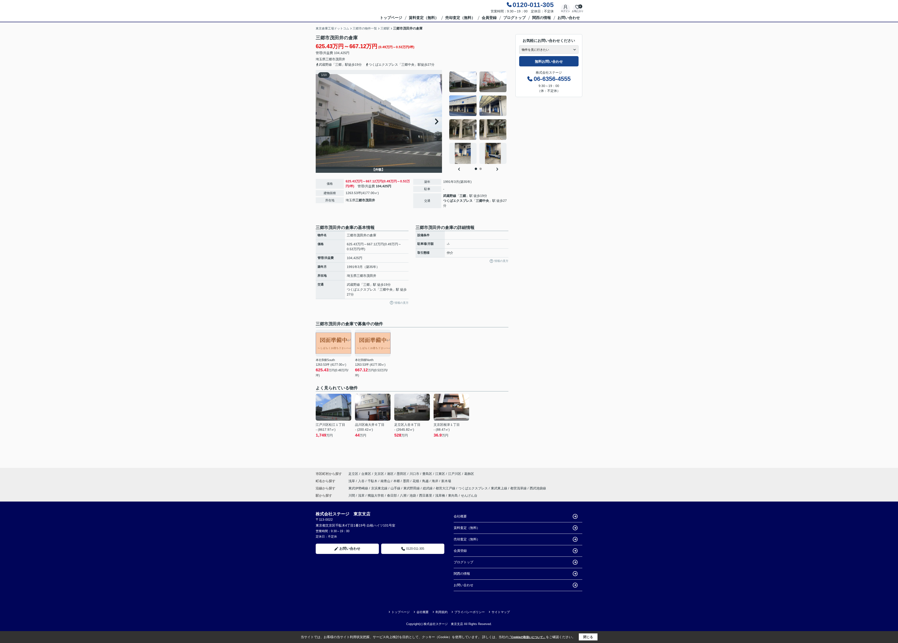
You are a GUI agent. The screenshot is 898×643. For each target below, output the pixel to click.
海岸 (435, 481)
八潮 (403, 495)
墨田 (406, 481)
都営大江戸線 (446, 488)
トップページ (391, 18)
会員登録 (489, 18)
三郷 (463, 196)
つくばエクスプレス (458, 200)
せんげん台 (469, 495)
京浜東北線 (379, 488)
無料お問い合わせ (549, 61)
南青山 (385, 481)
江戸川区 (454, 474)
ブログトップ (514, 18)
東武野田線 (412, 488)
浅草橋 (440, 495)
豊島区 (427, 474)
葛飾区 (469, 474)
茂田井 (340, 59)
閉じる (588, 637)
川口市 (414, 474)
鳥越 (426, 481)
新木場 (446, 481)
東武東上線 (499, 488)
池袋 (412, 495)
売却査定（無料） (460, 18)
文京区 (379, 474)
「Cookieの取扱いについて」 (527, 637)
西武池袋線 (538, 488)
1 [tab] (476, 169)
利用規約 (441, 612)
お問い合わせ (569, 18)
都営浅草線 (519, 488)
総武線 (428, 488)
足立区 (353, 474)
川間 (351, 495)
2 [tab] (480, 169)
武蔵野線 (449, 196)
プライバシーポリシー (469, 612)
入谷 (362, 481)
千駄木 (373, 481)
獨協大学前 (376, 495)
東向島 (453, 495)
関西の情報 (541, 18)
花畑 (416, 481)
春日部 (392, 495)
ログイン (565, 11)
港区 (390, 474)
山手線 (396, 488)
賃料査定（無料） (424, 18)
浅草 (352, 481)
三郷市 (330, 59)
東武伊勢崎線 (358, 488)
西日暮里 (425, 495)
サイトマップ (501, 612)
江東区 (440, 474)
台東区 (366, 474)
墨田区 (401, 474)
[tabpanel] (478, 117)
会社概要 (460, 516)
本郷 (397, 481)
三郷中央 (482, 200)
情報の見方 (402, 302)
